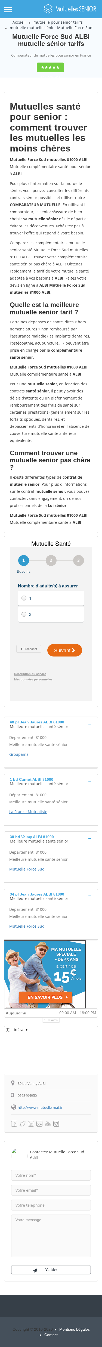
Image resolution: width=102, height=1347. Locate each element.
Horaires (52, 1020)
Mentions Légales (74, 1329)
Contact (51, 1335)
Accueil (19, 22)
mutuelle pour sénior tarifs (58, 22)
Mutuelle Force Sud (27, 869)
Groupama (19, 754)
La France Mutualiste (28, 811)
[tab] (51, 724)
